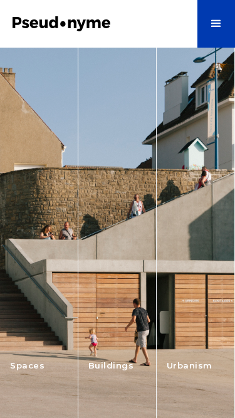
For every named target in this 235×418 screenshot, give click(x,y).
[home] (75, 24)
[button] (216, 24)
